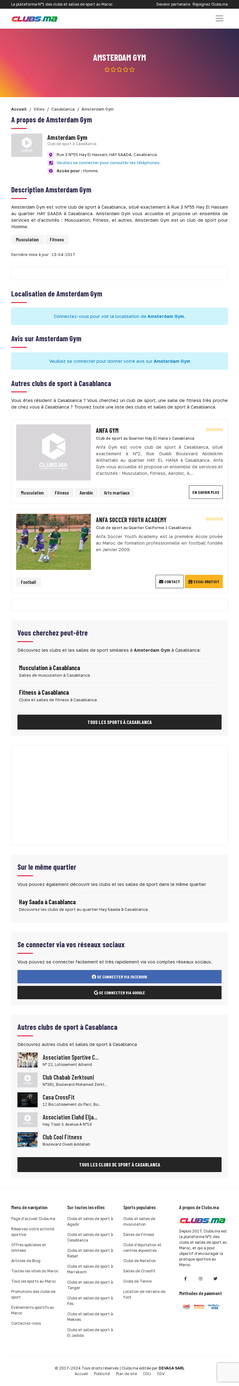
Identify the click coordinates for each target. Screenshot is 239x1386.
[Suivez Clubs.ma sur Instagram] (200, 1279)
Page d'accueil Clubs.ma (33, 1218)
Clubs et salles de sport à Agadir (90, 1221)
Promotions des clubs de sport (33, 1294)
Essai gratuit (206, 581)
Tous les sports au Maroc (33, 1281)
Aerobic (86, 492)
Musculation (27, 239)
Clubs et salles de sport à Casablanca (90, 1237)
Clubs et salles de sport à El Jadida (90, 1332)
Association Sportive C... (71, 1057)
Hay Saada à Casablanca (47, 902)
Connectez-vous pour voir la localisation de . (119, 316)
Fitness (57, 239)
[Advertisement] (119, 795)
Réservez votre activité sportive (32, 1232)
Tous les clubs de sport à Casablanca (119, 1164)
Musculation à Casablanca (49, 667)
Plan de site (126, 1373)
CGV (161, 1373)
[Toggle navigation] (219, 18)
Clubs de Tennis (137, 1281)
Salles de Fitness (138, 1234)
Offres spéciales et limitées (28, 1247)
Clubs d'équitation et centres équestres (142, 1247)
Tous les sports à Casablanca (119, 722)
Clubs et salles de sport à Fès (90, 1301)
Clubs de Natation (139, 1260)
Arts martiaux (117, 492)
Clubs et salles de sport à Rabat (90, 1253)
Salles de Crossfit (139, 1271)
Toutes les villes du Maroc (35, 1271)
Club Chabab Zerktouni (68, 1077)
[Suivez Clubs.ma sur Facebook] (185, 1279)
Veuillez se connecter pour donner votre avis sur (119, 361)
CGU (147, 1373)
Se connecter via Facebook (121, 976)
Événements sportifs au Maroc (32, 1310)
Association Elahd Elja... (70, 1117)
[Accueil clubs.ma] (34, 18)
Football (28, 582)
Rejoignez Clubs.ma (210, 4)
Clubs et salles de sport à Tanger (90, 1285)
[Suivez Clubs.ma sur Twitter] (215, 1279)
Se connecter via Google (121, 992)
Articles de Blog (25, 1260)
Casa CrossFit (59, 1097)
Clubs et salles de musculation (139, 1221)
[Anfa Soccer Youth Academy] (53, 541)
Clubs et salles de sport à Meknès (90, 1317)
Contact (171, 581)
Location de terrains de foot (144, 1294)
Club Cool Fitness (62, 1137)
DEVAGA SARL (172, 1368)
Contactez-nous (26, 1323)
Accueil (81, 1373)
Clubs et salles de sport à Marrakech (90, 1269)
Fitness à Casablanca (44, 692)
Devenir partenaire (173, 4)
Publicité (102, 1373)
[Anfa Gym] (53, 452)
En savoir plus (205, 492)
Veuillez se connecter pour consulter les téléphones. (109, 162)
